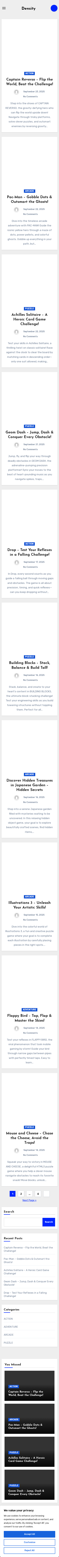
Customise (29, 1542)
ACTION (29, 73)
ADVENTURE (29, 1009)
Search (9, 1211)
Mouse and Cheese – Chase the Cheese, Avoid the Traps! (29, 1138)
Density (29, 9)
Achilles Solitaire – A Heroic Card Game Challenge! (29, 319)
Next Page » (29, 1200)
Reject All (29, 1550)
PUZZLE (29, 308)
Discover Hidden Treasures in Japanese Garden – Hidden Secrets (30, 785)
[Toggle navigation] (4, 8)
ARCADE (29, 191)
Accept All (29, 1534)
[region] (29, 1531)
